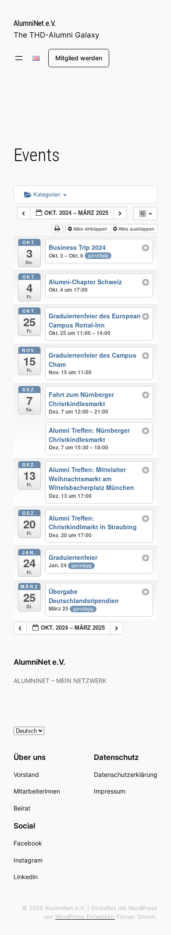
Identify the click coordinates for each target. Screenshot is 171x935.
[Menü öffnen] (19, 58)
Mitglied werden (78, 58)
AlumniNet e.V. (35, 23)
